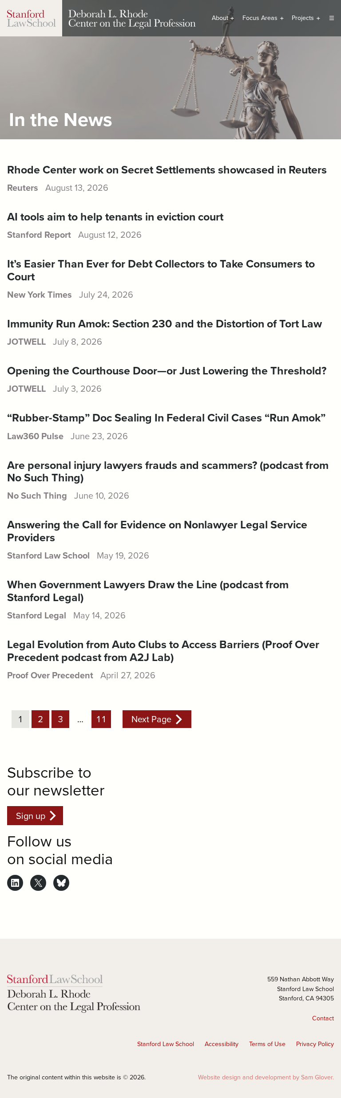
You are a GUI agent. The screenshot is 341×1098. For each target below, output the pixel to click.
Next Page (151, 718)
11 (101, 718)
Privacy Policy (315, 1043)
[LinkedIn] (15, 883)
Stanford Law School (165, 1043)
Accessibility (221, 1043)
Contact (323, 1018)
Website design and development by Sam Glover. (266, 1077)
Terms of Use (267, 1043)
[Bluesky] (61, 883)
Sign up (30, 815)
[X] (38, 883)
